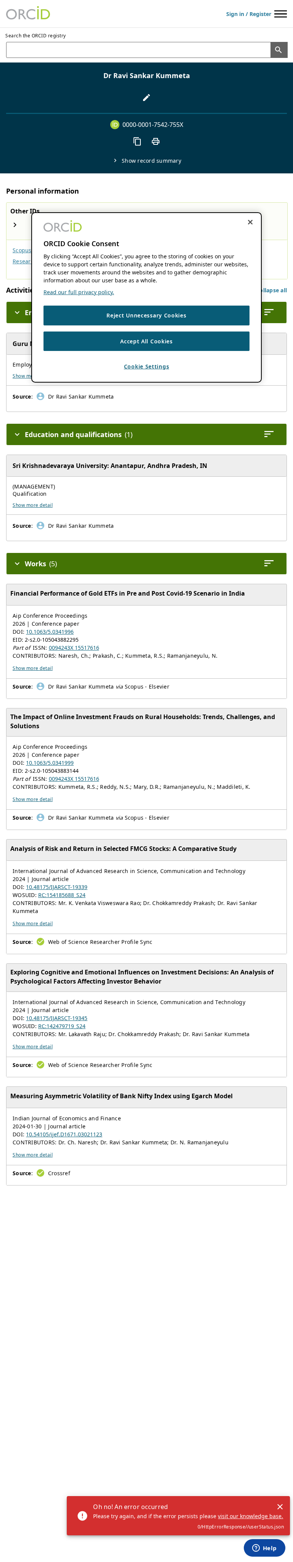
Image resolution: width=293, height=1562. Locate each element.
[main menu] (280, 14)
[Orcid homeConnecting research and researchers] (28, 13)
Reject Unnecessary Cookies (146, 315)
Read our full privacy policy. (78, 292)
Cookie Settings (146, 366)
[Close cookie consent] (250, 222)
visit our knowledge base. (250, 1516)
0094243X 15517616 (74, 647)
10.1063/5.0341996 (50, 631)
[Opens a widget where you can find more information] (264, 1548)
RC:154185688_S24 (61, 895)
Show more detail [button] (33, 505)
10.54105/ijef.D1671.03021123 (64, 1134)
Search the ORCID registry (35, 35)
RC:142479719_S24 (61, 1026)
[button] (271, 290)
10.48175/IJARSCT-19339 (56, 887)
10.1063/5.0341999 (50, 762)
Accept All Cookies (146, 341)
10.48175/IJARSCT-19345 (56, 1018)
